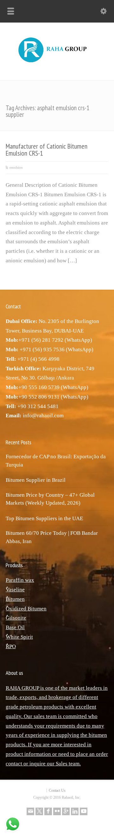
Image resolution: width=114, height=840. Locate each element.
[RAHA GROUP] (57, 63)
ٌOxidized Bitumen (26, 609)
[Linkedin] (75, 811)
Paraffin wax (20, 580)
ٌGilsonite (16, 618)
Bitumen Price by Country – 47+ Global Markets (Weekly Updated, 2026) (50, 499)
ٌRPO (11, 646)
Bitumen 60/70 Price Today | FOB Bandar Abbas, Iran (52, 537)
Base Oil (15, 627)
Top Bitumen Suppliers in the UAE (44, 518)
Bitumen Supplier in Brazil (36, 480)
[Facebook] (48, 811)
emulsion (16, 167)
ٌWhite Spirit (19, 637)
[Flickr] (57, 811)
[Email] (30, 811)
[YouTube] (83, 811)
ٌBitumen (15, 599)
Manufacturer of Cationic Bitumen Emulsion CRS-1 (46, 150)
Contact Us (57, 790)
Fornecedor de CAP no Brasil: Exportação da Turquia (56, 461)
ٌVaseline (15, 590)
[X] (39, 811)
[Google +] (66, 811)
